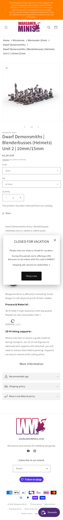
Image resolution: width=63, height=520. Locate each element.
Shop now (31, 276)
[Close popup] (54, 240)
